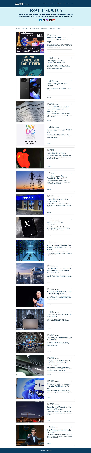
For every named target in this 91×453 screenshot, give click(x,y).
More (59, 28)
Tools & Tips (24, 28)
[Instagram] (47, 20)
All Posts (18, 28)
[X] (50, 20)
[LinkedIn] (40, 20)
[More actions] (72, 34)
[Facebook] (44, 20)
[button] (73, 28)
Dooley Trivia (44, 28)
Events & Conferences (34, 28)
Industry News (52, 28)
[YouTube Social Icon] (53, 20)
